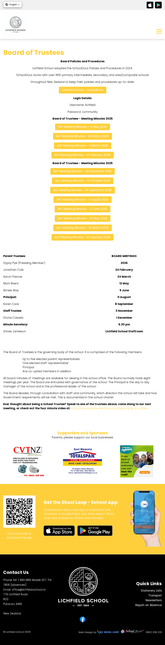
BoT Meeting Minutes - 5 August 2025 (82, 199)
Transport (155, 595)
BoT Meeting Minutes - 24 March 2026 (82, 136)
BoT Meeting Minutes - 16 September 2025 (82, 190)
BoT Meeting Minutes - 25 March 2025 (83, 228)
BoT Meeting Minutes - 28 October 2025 (82, 181)
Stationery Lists (151, 591)
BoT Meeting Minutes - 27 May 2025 (82, 218)
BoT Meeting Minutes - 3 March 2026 (82, 146)
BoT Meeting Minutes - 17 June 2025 (82, 209)
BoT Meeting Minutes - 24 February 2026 (83, 155)
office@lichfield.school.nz (29, 590)
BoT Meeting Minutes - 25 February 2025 (82, 237)
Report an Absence (148, 605)
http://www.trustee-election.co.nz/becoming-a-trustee (110, 408)
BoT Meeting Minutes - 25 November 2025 (83, 171)
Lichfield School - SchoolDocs (82, 90)
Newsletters (154, 600)
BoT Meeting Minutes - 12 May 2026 (82, 127)
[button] (12, 4)
